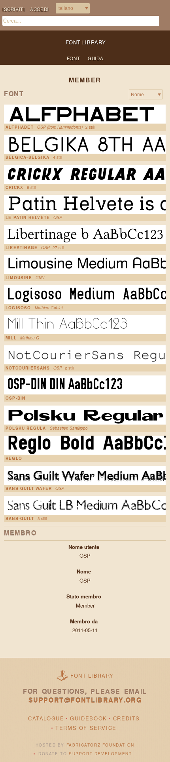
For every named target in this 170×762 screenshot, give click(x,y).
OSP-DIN (15, 398)
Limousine (19, 278)
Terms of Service (86, 728)
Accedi (39, 9)
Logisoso (18, 308)
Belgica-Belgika (27, 157)
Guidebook (88, 718)
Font (73, 58)
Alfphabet (20, 127)
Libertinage (22, 248)
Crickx (14, 187)
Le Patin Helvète (28, 217)
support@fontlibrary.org (85, 700)
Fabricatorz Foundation (100, 745)
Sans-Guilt (20, 518)
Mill (11, 338)
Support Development (100, 753)
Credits (126, 718)
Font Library (92, 675)
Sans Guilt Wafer (29, 488)
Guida (95, 58)
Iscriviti (13, 9)
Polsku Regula (26, 428)
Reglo (14, 458)
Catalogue (46, 718)
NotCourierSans (28, 368)
